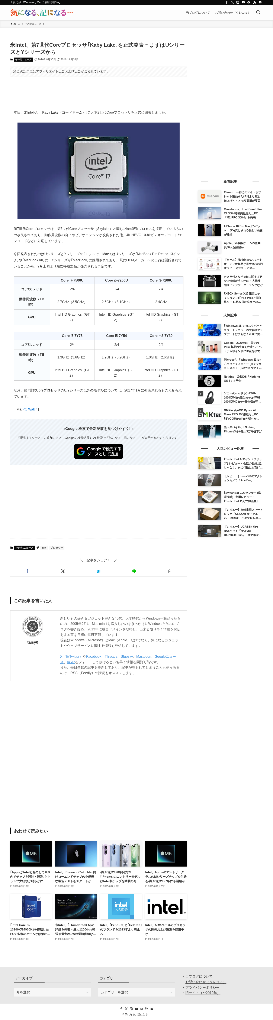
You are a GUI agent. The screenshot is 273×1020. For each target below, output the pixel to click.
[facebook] (226, 2)
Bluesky (127, 656)
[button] (27, 571)
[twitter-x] (232, 2)
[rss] (254, 2)
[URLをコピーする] (170, 571)
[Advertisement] (98, 93)
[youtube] (243, 2)
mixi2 (71, 662)
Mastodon (143, 656)
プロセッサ (56, 547)
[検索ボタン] (258, 12)
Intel (44, 547)
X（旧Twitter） (71, 656)
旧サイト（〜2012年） (202, 993)
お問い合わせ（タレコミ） (205, 982)
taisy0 (32, 642)
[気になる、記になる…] (41, 12)
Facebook (93, 656)
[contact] (260, 2)
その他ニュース (23, 59)
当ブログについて (199, 976)
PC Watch (30, 409)
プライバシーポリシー (202, 987)
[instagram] (238, 2)
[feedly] (249, 2)
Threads (111, 656)
